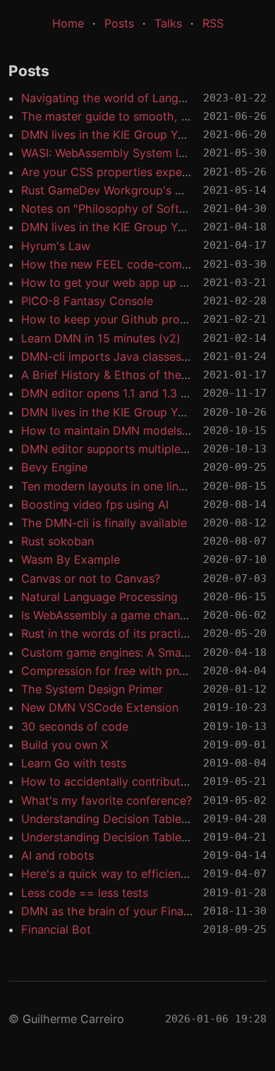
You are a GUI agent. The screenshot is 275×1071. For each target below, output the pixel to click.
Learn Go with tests (73, 763)
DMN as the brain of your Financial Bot (126, 911)
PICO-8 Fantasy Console (87, 301)
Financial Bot (56, 929)
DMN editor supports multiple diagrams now (140, 449)
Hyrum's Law (55, 246)
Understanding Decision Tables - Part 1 (126, 837)
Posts (119, 23)
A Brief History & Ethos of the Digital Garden (141, 375)
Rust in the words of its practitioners (119, 633)
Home (68, 23)
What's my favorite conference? (106, 800)
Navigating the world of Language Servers (134, 98)
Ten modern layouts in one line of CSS (123, 486)
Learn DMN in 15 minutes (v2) (101, 338)
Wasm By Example (70, 559)
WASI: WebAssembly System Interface (122, 153)
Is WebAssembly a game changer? (112, 615)
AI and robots (57, 855)
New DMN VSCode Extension (99, 707)
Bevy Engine (54, 467)
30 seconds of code (74, 726)
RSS (213, 23)
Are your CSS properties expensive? (118, 172)
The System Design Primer (92, 689)
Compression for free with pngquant (118, 671)
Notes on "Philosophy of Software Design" (135, 209)
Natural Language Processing (99, 597)
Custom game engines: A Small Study (121, 652)
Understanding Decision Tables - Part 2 (126, 819)
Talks (168, 23)
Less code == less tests (84, 893)
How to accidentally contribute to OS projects (144, 781)
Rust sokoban (57, 541)
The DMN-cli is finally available (104, 523)
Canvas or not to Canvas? (90, 578)
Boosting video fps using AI (95, 504)
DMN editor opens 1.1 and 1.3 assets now (130, 393)
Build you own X (64, 745)
